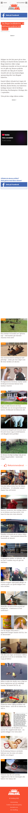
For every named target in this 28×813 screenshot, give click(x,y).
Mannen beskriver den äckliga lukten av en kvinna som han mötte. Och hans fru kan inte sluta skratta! (14, 512)
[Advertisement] (12, 46)
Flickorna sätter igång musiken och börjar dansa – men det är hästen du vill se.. (13, 706)
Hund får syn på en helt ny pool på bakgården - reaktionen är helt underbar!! (12, 608)
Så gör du (4, 616)
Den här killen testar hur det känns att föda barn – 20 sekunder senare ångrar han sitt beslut (13, 488)
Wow (3, 639)
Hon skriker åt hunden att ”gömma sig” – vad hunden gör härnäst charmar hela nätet (13, 335)
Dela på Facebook (12, 15)
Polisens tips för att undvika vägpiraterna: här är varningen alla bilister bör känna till (13, 777)
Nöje (3, 664)
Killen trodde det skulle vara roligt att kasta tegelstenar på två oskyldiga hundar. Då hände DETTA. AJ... (14, 683)
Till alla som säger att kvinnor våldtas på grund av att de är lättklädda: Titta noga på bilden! (14, 657)
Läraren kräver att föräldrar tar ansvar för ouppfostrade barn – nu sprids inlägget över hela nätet (12, 730)
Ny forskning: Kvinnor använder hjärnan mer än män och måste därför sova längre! (12, 753)
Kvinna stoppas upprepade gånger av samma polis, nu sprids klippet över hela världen (13, 584)
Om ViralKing (14, 810)
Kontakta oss (14, 807)
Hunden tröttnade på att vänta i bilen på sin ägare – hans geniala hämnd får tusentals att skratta (14, 536)
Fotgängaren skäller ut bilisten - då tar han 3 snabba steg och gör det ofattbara (13, 560)
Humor (3, 319)
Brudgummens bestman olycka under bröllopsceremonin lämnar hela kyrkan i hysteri (14, 384)
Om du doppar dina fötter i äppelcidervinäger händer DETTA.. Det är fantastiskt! (14, 632)
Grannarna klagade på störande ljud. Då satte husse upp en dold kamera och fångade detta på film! (13, 432)
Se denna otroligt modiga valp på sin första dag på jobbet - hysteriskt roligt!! (13, 457)
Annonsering (14, 802)
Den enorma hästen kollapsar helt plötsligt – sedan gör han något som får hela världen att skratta (13, 360)
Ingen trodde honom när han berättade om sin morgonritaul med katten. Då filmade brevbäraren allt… (13, 408)
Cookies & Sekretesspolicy (14, 805)
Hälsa (3, 737)
